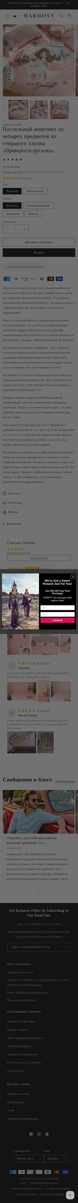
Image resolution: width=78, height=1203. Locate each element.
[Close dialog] (73, 576)
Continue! (57, 620)
